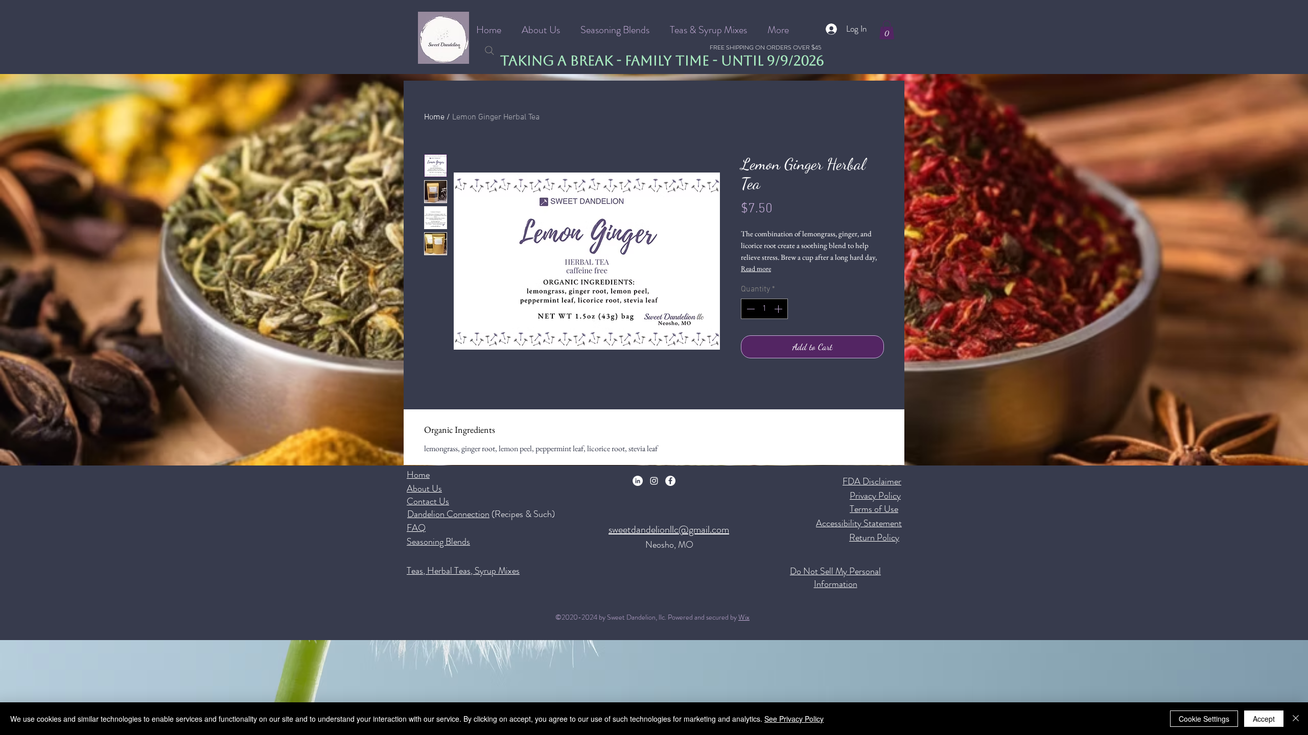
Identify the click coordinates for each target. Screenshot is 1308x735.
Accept (1264, 719)
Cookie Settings (1204, 719)
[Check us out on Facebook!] (670, 481)
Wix (744, 617)
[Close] (1296, 718)
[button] (887, 29)
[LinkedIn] (638, 481)
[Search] (489, 50)
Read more (756, 268)
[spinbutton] (764, 308)
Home (434, 117)
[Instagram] (654, 481)
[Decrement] (749, 308)
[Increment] (779, 308)
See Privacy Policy (794, 719)
